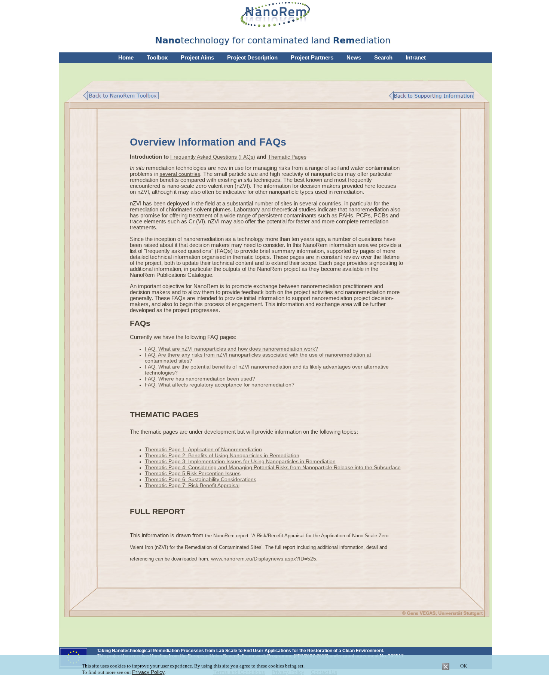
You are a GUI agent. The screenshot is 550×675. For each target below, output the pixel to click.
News (353, 57)
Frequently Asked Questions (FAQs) (212, 157)
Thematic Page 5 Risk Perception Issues (193, 473)
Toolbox (157, 57)
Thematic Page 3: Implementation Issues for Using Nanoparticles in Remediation (240, 461)
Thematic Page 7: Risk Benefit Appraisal (192, 485)
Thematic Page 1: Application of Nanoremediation (203, 449)
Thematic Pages (287, 157)
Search (383, 57)
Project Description (252, 57)
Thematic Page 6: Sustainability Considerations (200, 479)
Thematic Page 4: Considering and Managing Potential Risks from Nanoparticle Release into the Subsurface (273, 467)
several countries (180, 174)
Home (126, 57)
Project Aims (197, 57)
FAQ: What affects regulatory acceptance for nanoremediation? (219, 385)
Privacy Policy (148, 672)
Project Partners (312, 57)
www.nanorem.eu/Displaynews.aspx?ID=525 (263, 559)
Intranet (416, 57)
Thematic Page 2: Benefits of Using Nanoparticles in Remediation (222, 455)
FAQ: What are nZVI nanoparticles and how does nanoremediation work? (231, 349)
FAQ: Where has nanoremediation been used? (200, 379)
